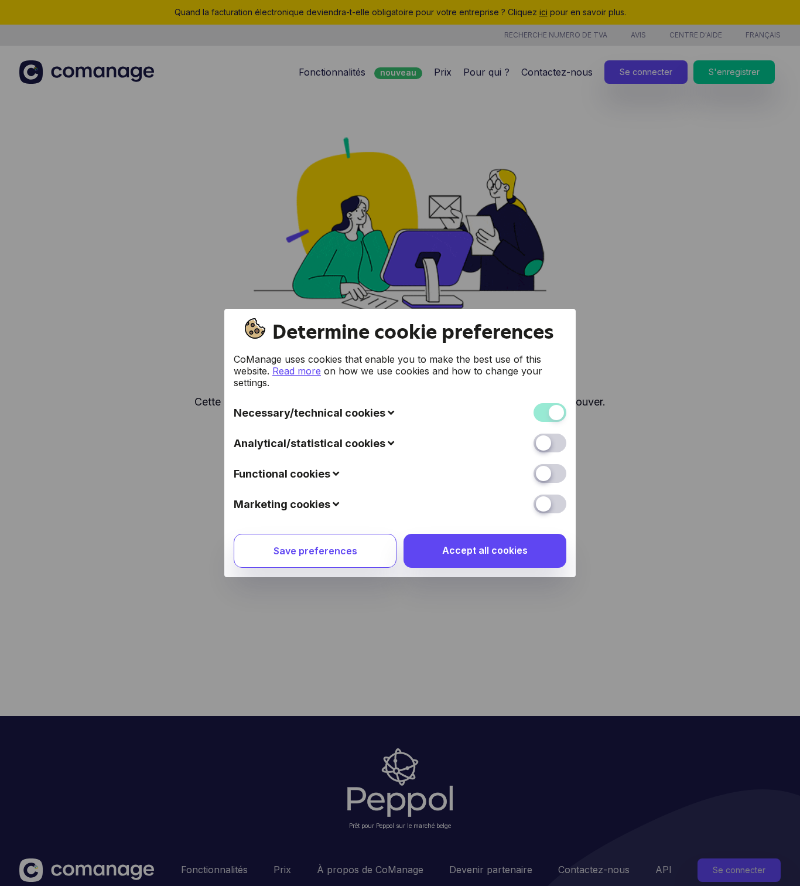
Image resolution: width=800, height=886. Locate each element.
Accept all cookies (485, 550)
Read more (296, 371)
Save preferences (315, 551)
